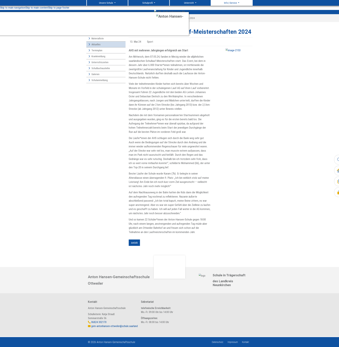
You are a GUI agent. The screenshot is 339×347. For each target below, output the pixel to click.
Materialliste (97, 38)
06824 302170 (98, 322)
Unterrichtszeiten (99, 62)
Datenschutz (217, 342)
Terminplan (96, 50)
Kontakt (245, 342)
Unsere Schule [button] (106, 2)
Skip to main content (36, 7)
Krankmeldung (98, 56)
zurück (134, 242)
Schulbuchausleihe (100, 68)
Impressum (233, 342)
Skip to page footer (58, 7)
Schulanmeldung (99, 80)
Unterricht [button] (189, 2)
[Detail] (171, 23)
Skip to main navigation (12, 7)
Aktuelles (96, 44)
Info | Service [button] (230, 2)
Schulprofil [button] (147, 2)
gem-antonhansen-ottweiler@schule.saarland (114, 326)
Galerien (95, 74)
